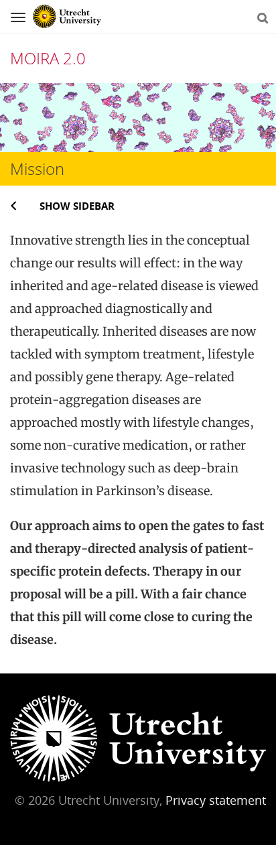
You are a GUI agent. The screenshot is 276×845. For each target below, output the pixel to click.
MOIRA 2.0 (48, 58)
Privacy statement (215, 800)
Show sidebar (77, 205)
